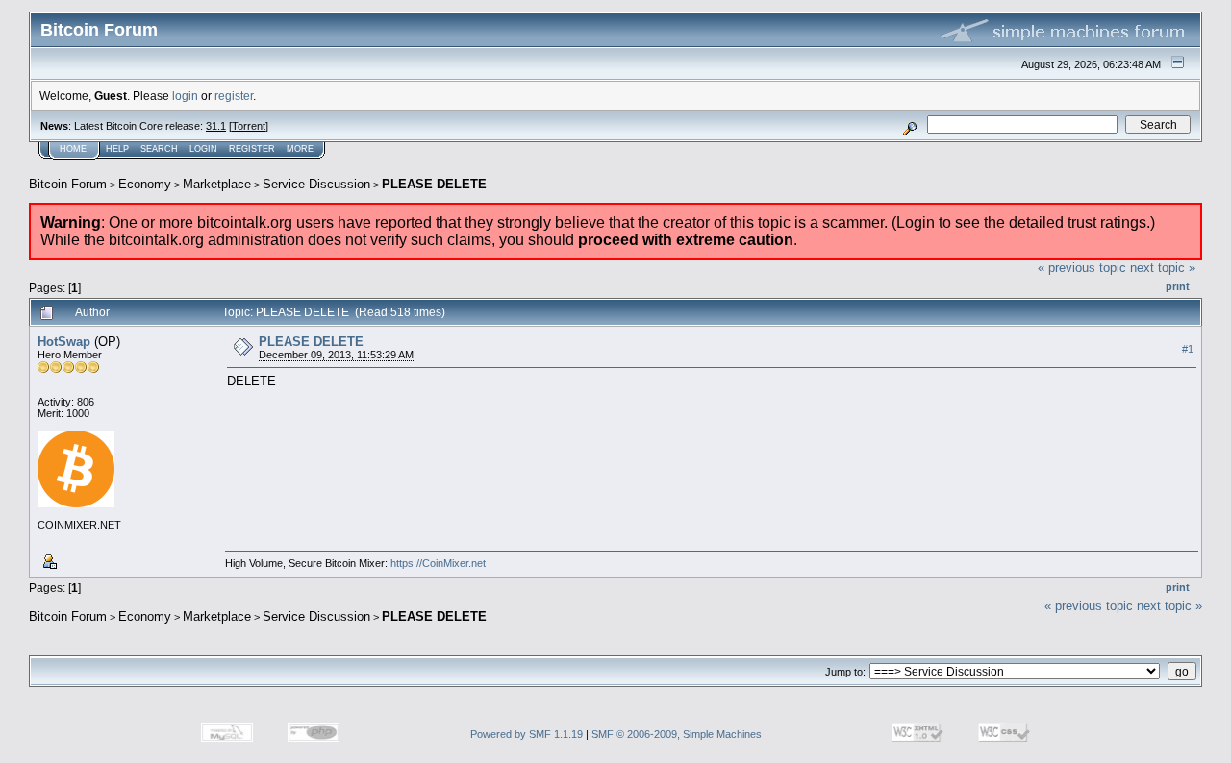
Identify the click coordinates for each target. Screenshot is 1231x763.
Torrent (248, 126)
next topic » (1162, 267)
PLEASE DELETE (434, 184)
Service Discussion (316, 184)
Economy (144, 184)
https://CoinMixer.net (438, 563)
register (233, 95)
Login (203, 149)
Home (73, 149)
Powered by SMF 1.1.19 (526, 734)
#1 (1187, 349)
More (300, 149)
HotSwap (64, 341)
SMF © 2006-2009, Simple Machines (676, 734)
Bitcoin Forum (68, 184)
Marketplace (217, 184)
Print (1178, 286)
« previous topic (1082, 267)
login (185, 95)
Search (159, 149)
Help (117, 149)
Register (252, 149)
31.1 (216, 126)
